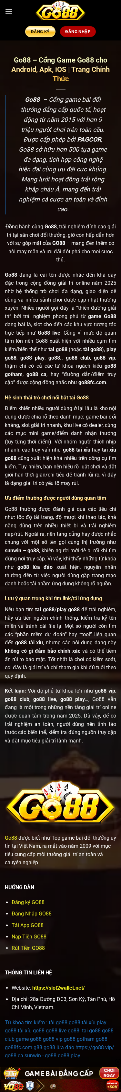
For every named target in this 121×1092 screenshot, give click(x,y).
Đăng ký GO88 (28, 902)
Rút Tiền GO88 (28, 948)
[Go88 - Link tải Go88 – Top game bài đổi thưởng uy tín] (60, 11)
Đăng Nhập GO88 (32, 914)
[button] (9, 11)
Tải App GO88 (28, 925)
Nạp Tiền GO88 (29, 937)
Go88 (11, 838)
